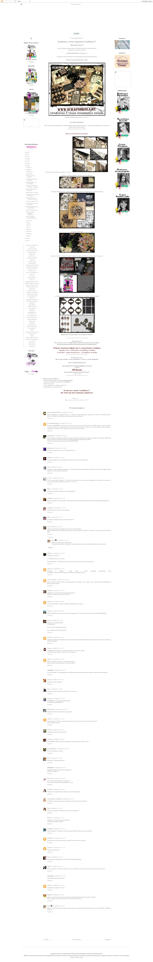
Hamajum (49, 895)
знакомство (31, 343)
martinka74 (50, 498)
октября (28, 171)
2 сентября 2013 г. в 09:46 (60, 448)
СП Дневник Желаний (31, 299)
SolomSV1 (49, 457)
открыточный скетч (31, 281)
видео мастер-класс (31, 326)
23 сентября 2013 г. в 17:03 (58, 847)
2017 (26, 156)
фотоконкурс (31, 324)
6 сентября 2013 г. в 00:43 (59, 778)
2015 (26, 161)
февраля (28, 233)
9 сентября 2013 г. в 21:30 (56, 808)
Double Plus (31, 314)
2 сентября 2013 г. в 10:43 (59, 498)
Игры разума (31, 277)
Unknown (49, 568)
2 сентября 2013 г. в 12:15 (63, 540)
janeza (53, 540)
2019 (26, 152)
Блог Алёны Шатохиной (53, 423)
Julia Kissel (49, 838)
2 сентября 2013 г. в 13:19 (58, 553)
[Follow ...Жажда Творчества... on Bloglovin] (31, 148)
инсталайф (31, 328)
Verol (48, 857)
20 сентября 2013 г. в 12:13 (59, 828)
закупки (31, 288)
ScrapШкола (81, 400)
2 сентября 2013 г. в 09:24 (67, 412)
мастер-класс (31, 248)
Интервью (31, 321)
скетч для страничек (31, 250)
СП (31, 330)
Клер (48, 758)
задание (31, 254)
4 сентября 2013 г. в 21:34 (58, 729)
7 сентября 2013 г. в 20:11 (68, 799)
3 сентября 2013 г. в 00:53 (58, 659)
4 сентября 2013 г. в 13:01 (61, 709)
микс (31, 279)
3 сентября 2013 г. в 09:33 (59, 698)
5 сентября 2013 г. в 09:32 (60, 767)
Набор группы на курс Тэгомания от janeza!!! (32, 198)
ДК (31, 335)
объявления (76, 400)
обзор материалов (31, 317)
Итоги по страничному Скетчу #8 (31, 189)
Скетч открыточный (31, 337)
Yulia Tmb (49, 590)
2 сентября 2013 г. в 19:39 (58, 601)
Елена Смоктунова (51, 579)
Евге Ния (49, 729)
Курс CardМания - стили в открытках (32, 203)
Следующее (45, 939)
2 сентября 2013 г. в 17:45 (63, 579)
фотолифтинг (31, 312)
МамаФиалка (50, 448)
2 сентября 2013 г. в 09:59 (56, 467)
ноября (28, 169)
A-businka (49, 789)
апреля (27, 229)
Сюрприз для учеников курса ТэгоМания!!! (32, 195)
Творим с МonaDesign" (31, 285)
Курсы (31, 297)
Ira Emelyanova (51, 435)
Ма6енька (49, 553)
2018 (26, 154)
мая (27, 227)
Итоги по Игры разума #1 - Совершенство (32, 207)
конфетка (71, 400)
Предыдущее (107, 939)
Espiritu (49, 866)
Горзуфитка (50, 508)
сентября (28, 173)
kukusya (49, 817)
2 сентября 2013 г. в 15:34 (58, 568)
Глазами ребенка (31, 319)
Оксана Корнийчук (52, 748)
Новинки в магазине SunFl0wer (30, 176)
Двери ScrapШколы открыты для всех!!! (31, 217)
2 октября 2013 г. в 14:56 (59, 876)
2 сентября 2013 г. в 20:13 (58, 611)
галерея (31, 274)
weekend (31, 276)
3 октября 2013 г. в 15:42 (58, 885)
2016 (26, 159)
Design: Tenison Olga (76, 957)
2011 (26, 240)
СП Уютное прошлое (31, 301)
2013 (26, 165)
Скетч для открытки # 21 (32, 201)
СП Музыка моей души (31, 292)
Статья (31, 323)
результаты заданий (31, 245)
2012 (26, 238)
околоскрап (31, 344)
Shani (48, 808)
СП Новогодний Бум (31, 267)
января (28, 235)
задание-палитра (31, 257)
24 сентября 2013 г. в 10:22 (56, 857)
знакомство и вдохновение (31, 332)
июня (27, 225)
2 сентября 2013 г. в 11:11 (57, 517)
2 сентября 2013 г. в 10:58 (59, 507)
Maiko (48, 489)
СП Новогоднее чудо (31, 294)
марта (28, 231)
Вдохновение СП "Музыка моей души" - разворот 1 (32, 186)
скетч (31, 247)
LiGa (48, 467)
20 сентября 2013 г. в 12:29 (59, 838)
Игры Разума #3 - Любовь (32, 192)
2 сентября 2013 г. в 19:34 (59, 590)
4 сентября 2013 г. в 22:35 (63, 748)
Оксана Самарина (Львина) (54, 412)
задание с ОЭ (31, 290)
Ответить (49, 418)
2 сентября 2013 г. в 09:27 (65, 423)
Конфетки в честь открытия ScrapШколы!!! (30, 213)
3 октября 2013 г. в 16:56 (58, 906)
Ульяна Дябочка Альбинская (54, 799)
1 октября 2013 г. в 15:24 (57, 866)
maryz (48, 689)
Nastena (49, 648)
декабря (28, 167)
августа (28, 220)
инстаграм (31, 333)
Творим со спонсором (31, 272)
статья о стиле (31, 306)
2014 (26, 163)
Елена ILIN (50, 778)
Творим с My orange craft (31, 339)
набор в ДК (31, 305)
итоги (31, 259)
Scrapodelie (50, 828)
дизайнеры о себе (31, 268)
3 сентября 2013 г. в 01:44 (57, 679)
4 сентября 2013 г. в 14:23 (58, 718)
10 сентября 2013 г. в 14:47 (58, 817)
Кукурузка (50, 698)
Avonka (49, 679)
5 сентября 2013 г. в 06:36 (56, 758)
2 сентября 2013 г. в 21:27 (58, 637)
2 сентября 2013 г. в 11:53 (56, 526)
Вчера (58, 48)
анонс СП (31, 341)
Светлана (49, 739)
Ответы (51, 537)
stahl (48, 526)
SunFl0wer (86, 117)
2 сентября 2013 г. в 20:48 (57, 620)
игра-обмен (31, 308)
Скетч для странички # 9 (32, 210)
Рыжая (49, 620)
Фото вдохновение (31, 286)
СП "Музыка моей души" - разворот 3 (32, 179)
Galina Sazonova (51, 709)
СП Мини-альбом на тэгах (31, 283)
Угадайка (31, 303)
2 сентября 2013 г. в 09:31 (61, 435)
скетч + (31, 346)
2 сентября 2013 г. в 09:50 (58, 457)
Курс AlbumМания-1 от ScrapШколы (31, 183)
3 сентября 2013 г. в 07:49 (57, 689)
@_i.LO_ (49, 478)
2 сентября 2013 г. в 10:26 (57, 489)
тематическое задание (31, 265)
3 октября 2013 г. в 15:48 (58, 894)
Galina (48, 517)
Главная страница (77, 939)
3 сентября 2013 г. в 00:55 (60, 670)
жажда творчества (31, 295)
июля (27, 222)
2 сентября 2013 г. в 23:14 (57, 648)
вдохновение (31, 252)
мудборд (31, 310)
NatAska (49, 611)
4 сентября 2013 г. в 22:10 (58, 739)
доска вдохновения (31, 315)
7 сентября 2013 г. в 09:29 (59, 789)
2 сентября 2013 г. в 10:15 (58, 478)
